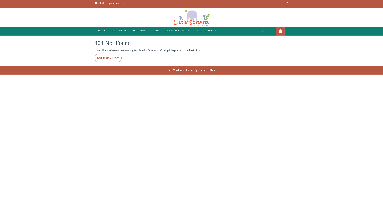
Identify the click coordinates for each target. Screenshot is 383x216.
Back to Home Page (107, 57)
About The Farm (119, 30)
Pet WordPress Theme (181, 70)
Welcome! (102, 30)
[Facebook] (286, 3)
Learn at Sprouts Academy (177, 30)
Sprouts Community (206, 30)
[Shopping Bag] (280, 31)
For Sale (155, 30)
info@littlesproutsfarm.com (110, 3)
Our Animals (139, 30)
